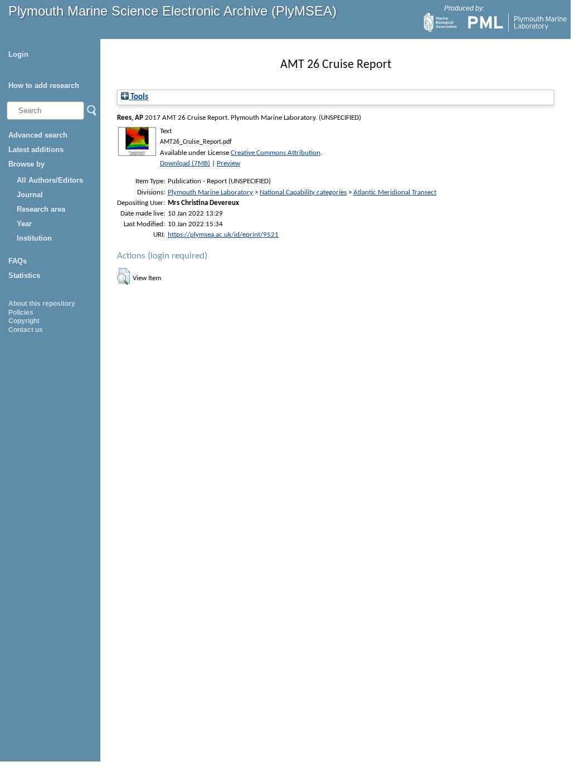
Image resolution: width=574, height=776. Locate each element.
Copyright (24, 321)
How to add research (43, 85)
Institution (34, 238)
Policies (20, 312)
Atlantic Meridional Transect (394, 192)
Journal (30, 195)
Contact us (25, 330)
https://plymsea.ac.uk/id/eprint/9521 (223, 234)
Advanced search (37, 135)
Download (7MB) (185, 163)
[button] (123, 276)
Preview (228, 163)
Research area (41, 209)
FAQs (17, 261)
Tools (138, 97)
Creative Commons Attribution (275, 153)
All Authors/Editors (50, 180)
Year (24, 223)
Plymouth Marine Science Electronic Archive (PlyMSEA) (172, 10)
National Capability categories (303, 192)
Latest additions (36, 149)
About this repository (41, 304)
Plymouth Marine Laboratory (210, 192)
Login (18, 54)
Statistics (24, 275)
